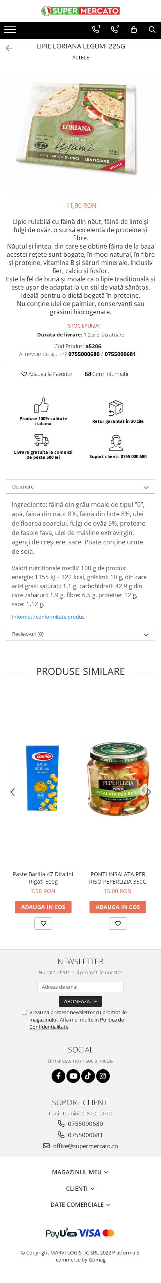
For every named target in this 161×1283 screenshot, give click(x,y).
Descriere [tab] (23, 486)
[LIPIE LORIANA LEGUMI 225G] (80, 132)
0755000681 (84, 1135)
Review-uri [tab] (27, 633)
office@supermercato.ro (85, 1146)
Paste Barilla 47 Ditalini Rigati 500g (43, 877)
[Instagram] (103, 1076)
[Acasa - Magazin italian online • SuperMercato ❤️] (80, 11)
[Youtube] (73, 1076)
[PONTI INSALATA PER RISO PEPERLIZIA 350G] (117, 778)
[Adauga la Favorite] (43, 923)
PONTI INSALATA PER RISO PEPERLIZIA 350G (118, 877)
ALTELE (80, 57)
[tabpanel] (80, 132)
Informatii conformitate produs (48, 616)
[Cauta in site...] (152, 30)
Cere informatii (109, 374)
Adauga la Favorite (49, 374)
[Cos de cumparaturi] (133, 30)
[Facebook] (58, 1076)
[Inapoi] (6, 48)
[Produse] (11, 32)
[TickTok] (88, 1076)
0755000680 (84, 1123)
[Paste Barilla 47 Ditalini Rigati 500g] (43, 778)
